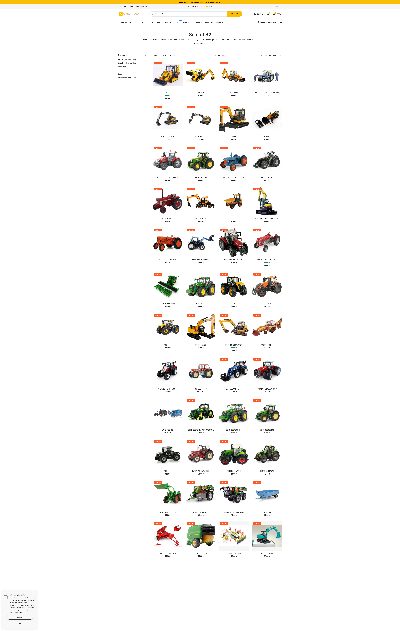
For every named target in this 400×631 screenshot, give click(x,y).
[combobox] (195, 14)
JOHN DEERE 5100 (267, 430)
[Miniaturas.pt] (130, 14)
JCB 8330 (234, 304)
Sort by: (264, 55)
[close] (397, 2)
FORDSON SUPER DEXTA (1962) (234, 178)
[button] (180, 64)
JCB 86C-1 (233, 137)
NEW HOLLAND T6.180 (200, 260)
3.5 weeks (267, 512)
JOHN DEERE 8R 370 (201, 304)
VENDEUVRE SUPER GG (167, 260)
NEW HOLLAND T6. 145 (233, 389)
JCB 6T (234, 219)
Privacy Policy (18, 612)
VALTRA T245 (267, 304)
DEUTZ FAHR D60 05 (168, 512)
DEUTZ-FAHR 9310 (267, 471)
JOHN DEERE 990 (200, 553)
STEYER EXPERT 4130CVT (168, 389)
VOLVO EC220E (200, 137)
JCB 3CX (200, 93)
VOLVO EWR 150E (167, 137)
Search (234, 14)
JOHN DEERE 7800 (200, 178)
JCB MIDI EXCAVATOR (233, 345)
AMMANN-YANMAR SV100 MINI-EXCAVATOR (267, 219)
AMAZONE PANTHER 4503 (234, 512)
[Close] (37, 592)
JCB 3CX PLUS (233, 93)
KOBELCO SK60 (267, 553)
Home (196, 43)
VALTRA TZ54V (167, 594)
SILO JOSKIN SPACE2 (200, 594)
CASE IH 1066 (167, 219)
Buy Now (218, 2)
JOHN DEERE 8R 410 (234, 430)
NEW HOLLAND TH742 (233, 594)
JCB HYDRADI (200, 219)
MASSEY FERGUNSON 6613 (167, 178)
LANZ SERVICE (167, 430)
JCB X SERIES (200, 345)
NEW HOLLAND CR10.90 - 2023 (267, 594)
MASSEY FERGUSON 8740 (267, 389)
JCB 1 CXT (168, 93)
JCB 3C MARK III (267, 345)
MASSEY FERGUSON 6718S (233, 260)
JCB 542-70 (267, 137)
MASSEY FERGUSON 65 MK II (267, 260)
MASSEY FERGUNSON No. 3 (167, 553)
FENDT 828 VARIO (234, 471)
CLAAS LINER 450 (234, 553)
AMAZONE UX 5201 (200, 512)
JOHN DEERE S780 (167, 304)
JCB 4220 (168, 345)
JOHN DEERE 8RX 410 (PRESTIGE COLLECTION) (200, 430)
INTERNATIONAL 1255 (200, 471)
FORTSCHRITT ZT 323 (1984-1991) (267, 93)
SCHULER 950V (201, 389)
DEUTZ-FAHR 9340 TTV (267, 178)
